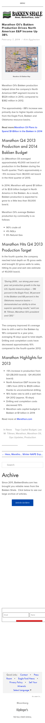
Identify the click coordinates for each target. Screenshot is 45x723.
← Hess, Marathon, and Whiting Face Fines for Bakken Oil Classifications (12, 454)
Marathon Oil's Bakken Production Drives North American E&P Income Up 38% (19, 29)
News (9, 429)
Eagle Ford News (26, 678)
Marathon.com (24, 419)
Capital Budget (29, 429)
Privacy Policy (16, 682)
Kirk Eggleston (32, 39)
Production (30, 437)
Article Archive (23, 503)
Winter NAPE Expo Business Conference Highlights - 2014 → (32, 454)
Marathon (21, 433)
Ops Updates (16, 437)
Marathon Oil (34, 433)
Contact (24, 674)
